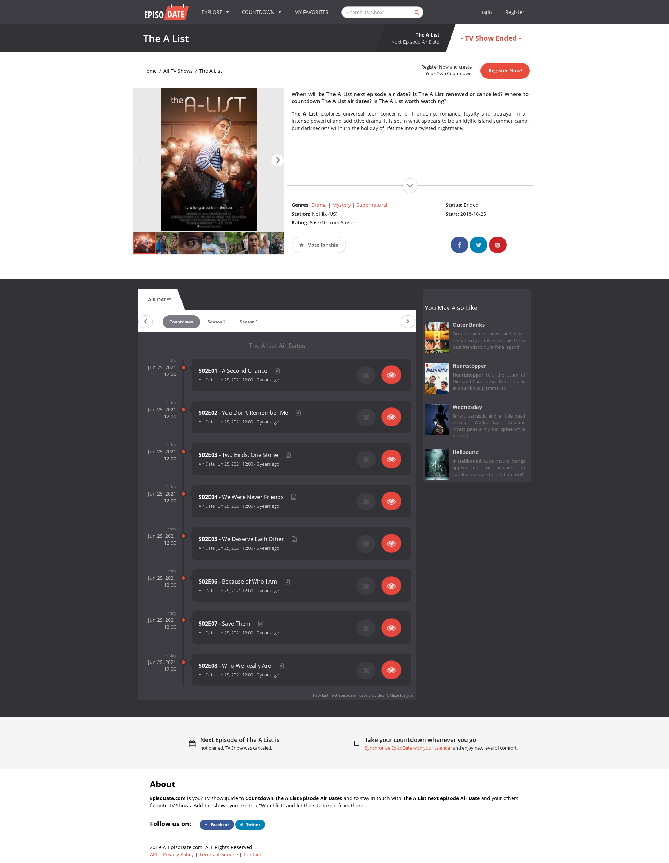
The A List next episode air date (339, 695)
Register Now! (505, 70)
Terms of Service (218, 854)
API (153, 854)
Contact (252, 854)
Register (514, 12)
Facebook (220, 824)
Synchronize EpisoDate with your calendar (408, 748)
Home (150, 71)
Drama (319, 204)
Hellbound (466, 452)
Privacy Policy (178, 854)
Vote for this (322, 245)
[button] (277, 160)
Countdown (181, 322)
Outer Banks (469, 325)
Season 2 (217, 322)
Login (485, 12)
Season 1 (249, 322)
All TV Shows (178, 71)
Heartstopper (469, 366)
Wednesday (467, 407)
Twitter (252, 824)
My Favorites (311, 12)
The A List (210, 71)
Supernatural (371, 204)
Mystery (341, 204)
